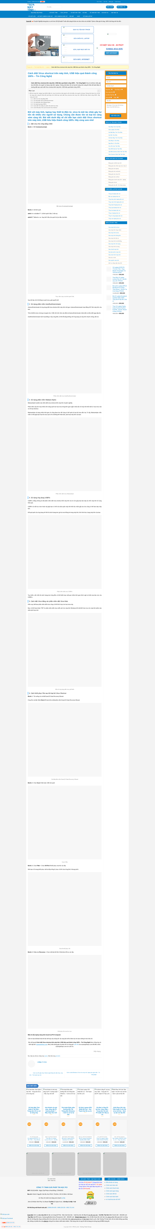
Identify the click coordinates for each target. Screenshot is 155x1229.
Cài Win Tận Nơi (104, 1215)
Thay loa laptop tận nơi (114, 210)
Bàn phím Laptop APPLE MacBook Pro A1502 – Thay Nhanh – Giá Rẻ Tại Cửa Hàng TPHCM (68, 1139)
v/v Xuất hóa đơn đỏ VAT (113, 1199)
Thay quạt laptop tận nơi (114, 207)
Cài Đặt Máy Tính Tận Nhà (115, 132)
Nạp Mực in (31, 1217)
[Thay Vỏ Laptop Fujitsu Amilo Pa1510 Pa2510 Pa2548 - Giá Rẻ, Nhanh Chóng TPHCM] (102, 1128)
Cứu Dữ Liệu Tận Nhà (114, 146)
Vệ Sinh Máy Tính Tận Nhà (115, 137)
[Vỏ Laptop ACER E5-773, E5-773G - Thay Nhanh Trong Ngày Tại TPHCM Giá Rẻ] (34, 1128)
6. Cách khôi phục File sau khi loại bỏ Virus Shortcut (45, 107)
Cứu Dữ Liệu (32, 16)
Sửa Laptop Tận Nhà (113, 129)
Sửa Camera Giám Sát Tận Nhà (116, 154)
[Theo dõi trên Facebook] (122, 1)
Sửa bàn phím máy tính (114, 252)
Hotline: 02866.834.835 (33, 1)
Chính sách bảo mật (111, 1185)
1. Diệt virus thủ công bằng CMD (40, 98)
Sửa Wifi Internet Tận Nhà (115, 148)
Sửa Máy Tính (53, 12)
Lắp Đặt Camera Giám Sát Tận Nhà (117, 151)
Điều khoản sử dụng (112, 1182)
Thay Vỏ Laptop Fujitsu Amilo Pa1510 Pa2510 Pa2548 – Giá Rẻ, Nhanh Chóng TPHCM (102, 1139)
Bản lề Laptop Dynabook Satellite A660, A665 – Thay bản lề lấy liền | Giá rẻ (85, 1139)
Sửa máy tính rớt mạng (114, 243)
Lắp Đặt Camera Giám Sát (45, 16)
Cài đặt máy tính (93, 1215)
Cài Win (84, 12)
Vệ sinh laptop (87, 16)
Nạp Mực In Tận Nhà (113, 143)
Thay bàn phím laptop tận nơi (116, 199)
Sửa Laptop (64, 12)
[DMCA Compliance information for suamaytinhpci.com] (90, 1203)
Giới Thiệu (99, 1)
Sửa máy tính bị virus (113, 227)
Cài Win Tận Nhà (112, 135)
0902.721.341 (70, 1207)
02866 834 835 (10, 1222)
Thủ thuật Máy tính (39, 67)
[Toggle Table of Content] (98, 91)
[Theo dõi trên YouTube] (126, 1)
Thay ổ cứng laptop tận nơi (115, 215)
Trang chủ (29, 67)
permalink (58, 1056)
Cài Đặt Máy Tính (76, 12)
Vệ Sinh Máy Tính (95, 12)
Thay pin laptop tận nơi (114, 193)
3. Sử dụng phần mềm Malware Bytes (41, 102)
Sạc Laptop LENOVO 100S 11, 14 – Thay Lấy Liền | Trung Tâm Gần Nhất (119, 1139)
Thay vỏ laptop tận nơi (114, 213)
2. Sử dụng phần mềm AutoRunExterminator (43, 100)
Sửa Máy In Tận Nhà (113, 140)
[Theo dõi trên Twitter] (123, 1)
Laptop (47, 67)
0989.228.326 (61, 1207)
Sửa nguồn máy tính (113, 260)
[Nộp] (60, 7)
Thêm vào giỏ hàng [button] (34, 1145)
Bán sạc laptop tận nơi (114, 196)
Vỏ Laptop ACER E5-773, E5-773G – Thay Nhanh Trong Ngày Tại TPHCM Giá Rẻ (34, 1139)
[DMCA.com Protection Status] (90, 1195)
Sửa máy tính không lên (114, 235)
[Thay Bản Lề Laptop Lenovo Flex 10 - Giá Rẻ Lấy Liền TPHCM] (51, 1128)
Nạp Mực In (114, 12)
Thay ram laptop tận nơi (114, 218)
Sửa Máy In (105, 12)
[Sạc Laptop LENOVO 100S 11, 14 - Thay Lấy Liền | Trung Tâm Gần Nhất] (119, 1128)
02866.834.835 (52, 1207)
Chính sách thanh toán (112, 1188)
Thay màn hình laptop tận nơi (116, 202)
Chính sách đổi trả (111, 1193)
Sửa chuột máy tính (113, 249)
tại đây (63, 1198)
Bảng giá (111, 1)
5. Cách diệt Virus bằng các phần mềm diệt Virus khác (45, 105)
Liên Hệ (105, 1)
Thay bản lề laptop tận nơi (115, 204)
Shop (78, 16)
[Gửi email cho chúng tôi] (125, 1)
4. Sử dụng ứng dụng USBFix (39, 104)
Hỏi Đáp (71, 16)
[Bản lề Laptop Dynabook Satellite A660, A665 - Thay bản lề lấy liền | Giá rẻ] (85, 1128)
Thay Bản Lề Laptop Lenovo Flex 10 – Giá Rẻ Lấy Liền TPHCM (51, 1139)
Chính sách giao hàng (112, 1191)
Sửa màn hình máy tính (114, 254)
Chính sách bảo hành (112, 1196)
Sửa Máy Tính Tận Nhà (114, 126)
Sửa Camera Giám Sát (61, 16)
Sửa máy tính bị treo (113, 232)
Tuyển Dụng (117, 1)
